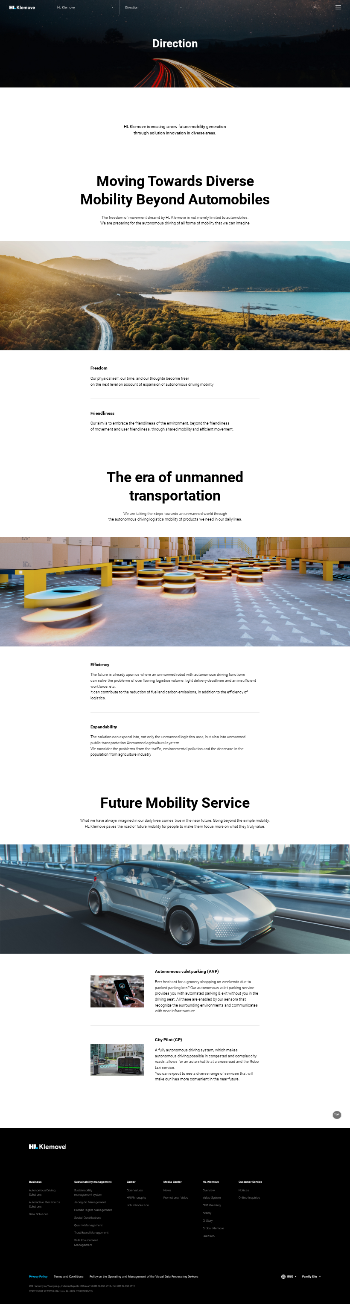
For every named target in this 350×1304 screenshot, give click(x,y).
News (167, 1190)
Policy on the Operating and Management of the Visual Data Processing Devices (144, 1276)
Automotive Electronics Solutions (44, 1204)
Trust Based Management (91, 1232)
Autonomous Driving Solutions (42, 1192)
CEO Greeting (212, 1205)
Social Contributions (87, 1218)
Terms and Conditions (69, 1276)
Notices (244, 1190)
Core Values (135, 1190)
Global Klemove (213, 1228)
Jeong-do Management (90, 1202)
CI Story (208, 1220)
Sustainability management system (88, 1192)
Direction (209, 1236)
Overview (209, 1190)
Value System (212, 1197)
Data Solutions (38, 1214)
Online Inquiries (249, 1197)
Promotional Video (175, 1197)
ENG (290, 1276)
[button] (336, 1115)
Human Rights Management (93, 1210)
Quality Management (88, 1225)
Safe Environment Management (86, 1242)
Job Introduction (138, 1205)
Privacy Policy (38, 1276)
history (207, 1213)
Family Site (309, 1276)
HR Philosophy (136, 1197)
